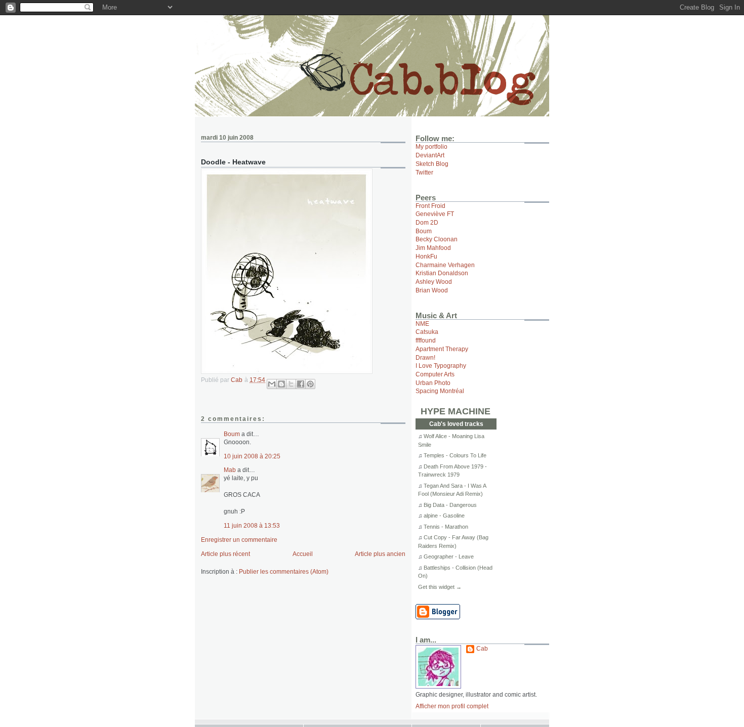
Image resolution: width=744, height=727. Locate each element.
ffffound (426, 340)
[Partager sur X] (291, 384)
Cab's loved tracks (456, 423)
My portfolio (431, 146)
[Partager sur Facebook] (301, 384)
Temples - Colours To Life (455, 455)
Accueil (303, 553)
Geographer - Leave (449, 556)
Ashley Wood (434, 281)
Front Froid (430, 205)
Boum (232, 434)
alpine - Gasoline (444, 515)
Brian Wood (432, 290)
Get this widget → (440, 587)
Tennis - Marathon (446, 527)
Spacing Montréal (440, 391)
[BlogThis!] (281, 384)
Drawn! (425, 357)
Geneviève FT (435, 213)
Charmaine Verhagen (445, 265)
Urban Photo (433, 382)
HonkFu (426, 256)
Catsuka (427, 331)
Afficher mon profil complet (452, 706)
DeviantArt (430, 155)
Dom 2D (427, 222)
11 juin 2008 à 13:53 (252, 525)
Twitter (424, 172)
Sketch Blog (432, 163)
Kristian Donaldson (442, 273)
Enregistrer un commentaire (239, 539)
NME (422, 323)
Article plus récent (225, 553)
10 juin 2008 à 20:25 (252, 456)
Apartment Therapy (442, 349)
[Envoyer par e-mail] (272, 384)
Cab (482, 648)
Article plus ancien (380, 553)
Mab (230, 469)
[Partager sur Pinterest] (310, 384)
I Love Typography (441, 365)
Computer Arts (435, 374)
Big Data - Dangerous (450, 505)
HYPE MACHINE (455, 411)
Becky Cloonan (437, 239)
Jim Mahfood (433, 247)
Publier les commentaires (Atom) (283, 571)
